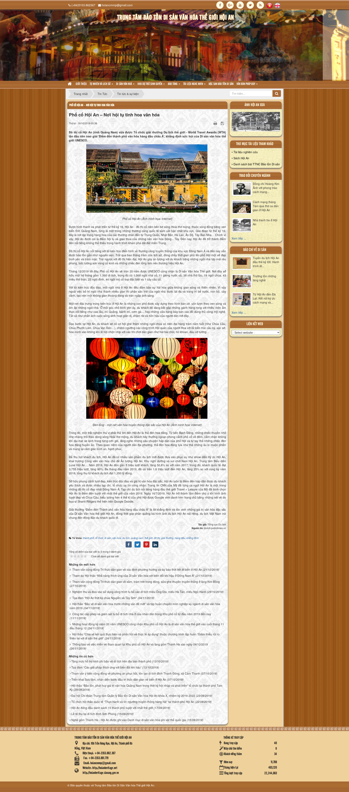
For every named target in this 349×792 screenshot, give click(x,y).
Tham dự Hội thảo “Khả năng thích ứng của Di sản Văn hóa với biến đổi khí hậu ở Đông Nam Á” (133, 576)
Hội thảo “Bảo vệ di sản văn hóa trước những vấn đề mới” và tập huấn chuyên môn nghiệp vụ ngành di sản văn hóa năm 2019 (145, 606)
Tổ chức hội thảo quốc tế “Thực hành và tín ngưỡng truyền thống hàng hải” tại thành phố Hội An (132, 702)
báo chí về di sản (254, 250)
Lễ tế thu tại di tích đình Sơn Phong (93, 714)
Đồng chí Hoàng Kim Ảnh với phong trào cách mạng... (266, 188)
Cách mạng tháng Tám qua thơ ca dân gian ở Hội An (266, 206)
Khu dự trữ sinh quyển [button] (150, 84)
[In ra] (215, 123)
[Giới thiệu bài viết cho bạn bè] (210, 123)
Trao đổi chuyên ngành (254, 175)
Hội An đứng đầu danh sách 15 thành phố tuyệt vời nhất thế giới (112, 708)
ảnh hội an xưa (255, 105)
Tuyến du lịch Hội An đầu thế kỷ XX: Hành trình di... (266, 262)
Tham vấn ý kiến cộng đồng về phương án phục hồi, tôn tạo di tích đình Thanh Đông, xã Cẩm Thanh (135, 673)
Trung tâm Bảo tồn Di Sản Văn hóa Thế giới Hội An (124, 785)
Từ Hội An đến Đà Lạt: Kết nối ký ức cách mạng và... (264, 298)
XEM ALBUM (256, 123)
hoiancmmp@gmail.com (117, 5)
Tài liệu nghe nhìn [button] (193, 84)
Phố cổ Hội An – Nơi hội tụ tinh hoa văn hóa (91, 105)
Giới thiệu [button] (81, 84)
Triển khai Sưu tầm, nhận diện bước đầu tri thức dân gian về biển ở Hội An (118, 679)
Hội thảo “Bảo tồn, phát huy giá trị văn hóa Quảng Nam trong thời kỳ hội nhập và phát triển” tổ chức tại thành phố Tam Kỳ (146, 687)
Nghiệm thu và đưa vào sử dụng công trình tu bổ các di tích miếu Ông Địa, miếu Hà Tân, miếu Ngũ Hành (139, 592)
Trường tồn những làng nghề (264, 278)
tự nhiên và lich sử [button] (100, 84)
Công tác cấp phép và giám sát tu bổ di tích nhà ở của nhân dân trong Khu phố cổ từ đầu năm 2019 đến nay (141, 614)
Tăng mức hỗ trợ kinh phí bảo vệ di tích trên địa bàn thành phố (111, 661)
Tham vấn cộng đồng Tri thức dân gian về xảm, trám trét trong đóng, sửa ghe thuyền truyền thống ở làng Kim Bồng (146, 582)
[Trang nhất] (70, 84)
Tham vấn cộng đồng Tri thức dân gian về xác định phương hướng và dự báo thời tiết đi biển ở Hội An (137, 569)
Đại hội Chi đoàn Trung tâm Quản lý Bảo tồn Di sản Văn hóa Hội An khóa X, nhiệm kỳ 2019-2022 (133, 696)
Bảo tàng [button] (173, 84)
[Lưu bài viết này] (223, 123)
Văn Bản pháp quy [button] (246, 84)
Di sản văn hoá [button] (124, 84)
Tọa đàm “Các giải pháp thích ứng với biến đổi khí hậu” (106, 667)
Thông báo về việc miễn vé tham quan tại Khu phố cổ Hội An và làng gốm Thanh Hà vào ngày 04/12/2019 (140, 644)
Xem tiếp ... (239, 238)
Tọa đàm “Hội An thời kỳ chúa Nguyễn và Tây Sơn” (104, 598)
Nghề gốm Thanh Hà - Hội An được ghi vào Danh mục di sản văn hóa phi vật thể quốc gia (128, 720)
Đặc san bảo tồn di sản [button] (221, 84)
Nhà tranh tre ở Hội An (265, 222)
